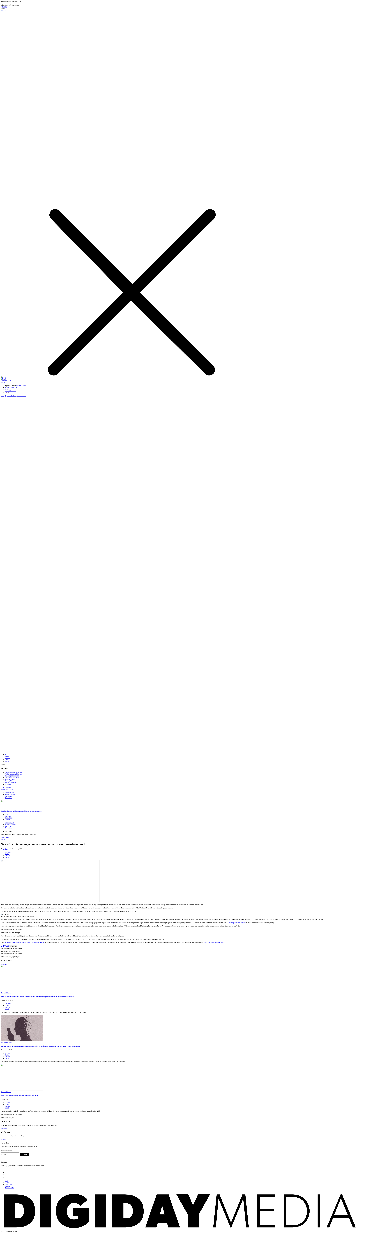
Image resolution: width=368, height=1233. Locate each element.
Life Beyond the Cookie (12, 777)
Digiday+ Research (10, 794)
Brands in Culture (10, 779)
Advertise (7, 1182)
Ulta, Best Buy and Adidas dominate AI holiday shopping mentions (21, 811)
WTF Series (8, 796)
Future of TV (9, 819)
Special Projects (9, 792)
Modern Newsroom (10, 782)
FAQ (6, 389)
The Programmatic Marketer (13, 774)
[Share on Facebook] (4, 946)
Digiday (5, 849)
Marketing (8, 816)
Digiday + (8, 396)
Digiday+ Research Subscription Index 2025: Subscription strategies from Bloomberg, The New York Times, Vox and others (41, 1046)
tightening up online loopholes (237, 923)
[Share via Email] (8, 946)
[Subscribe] (4, 379)
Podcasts (13, 396)
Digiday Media (9, 1188)
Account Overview (10, 391)
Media (6, 814)
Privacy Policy (9, 1184)
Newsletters (8, 798)
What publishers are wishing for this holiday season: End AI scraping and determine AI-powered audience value (37, 996)
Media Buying (9, 818)
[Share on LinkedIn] (1, 946)
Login (9, 381)
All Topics (8, 784)
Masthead (7, 1186)
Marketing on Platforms (12, 776)
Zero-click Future (6, 993)
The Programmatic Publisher (13, 772)
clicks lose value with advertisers (214, 942)
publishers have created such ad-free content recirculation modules (25, 942)
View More (4, 964)
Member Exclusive (6, 1042)
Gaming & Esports (10, 781)
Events (19, 396)
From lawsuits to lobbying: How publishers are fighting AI (20, 1095)
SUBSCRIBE (5, 838)
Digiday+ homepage (11, 387)
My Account (4, 789)
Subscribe (4, 381)
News (2, 396)
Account (3, 1139)
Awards (23, 396)
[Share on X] (6, 946)
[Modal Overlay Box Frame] (15, 1154)
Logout (7, 392)
